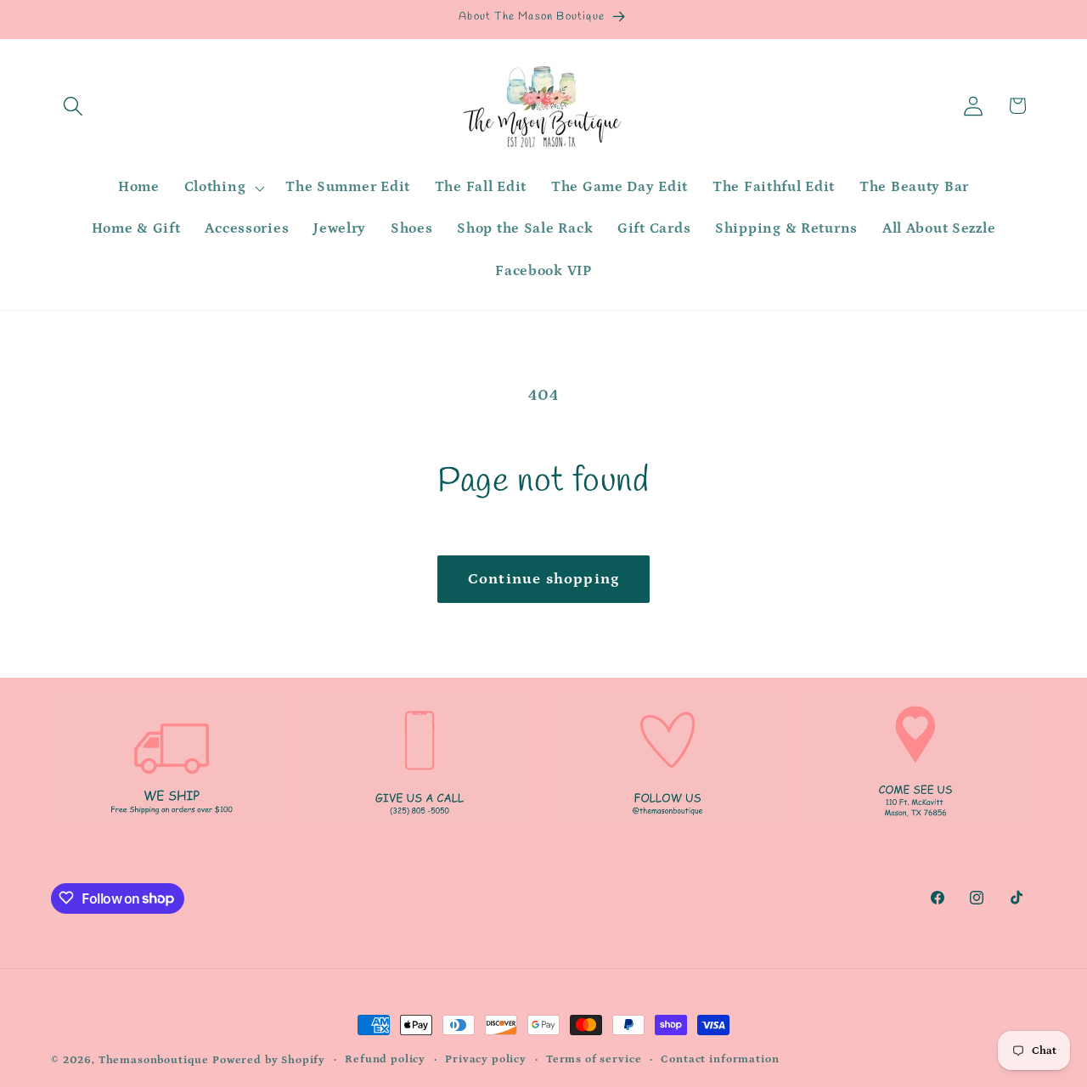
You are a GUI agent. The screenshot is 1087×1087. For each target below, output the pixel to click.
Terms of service (593, 1059)
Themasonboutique (154, 1060)
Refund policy (385, 1059)
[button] (73, 105)
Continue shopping (543, 579)
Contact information (720, 1059)
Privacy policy (486, 1059)
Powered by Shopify (268, 1060)
